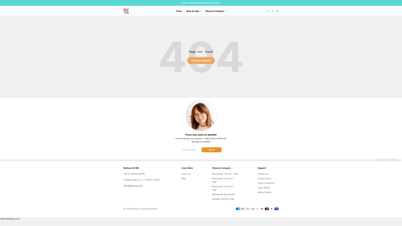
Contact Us (263, 174)
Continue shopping (201, 60)
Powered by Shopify (149, 209)
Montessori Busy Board (223, 194)
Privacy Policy (264, 178)
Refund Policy (264, 192)
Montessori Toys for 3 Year (223, 188)
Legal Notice (264, 187)
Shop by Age (192, 11)
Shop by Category (214, 11)
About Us (186, 174)
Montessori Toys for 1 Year (225, 174)
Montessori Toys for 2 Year (223, 180)
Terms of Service (266, 183)
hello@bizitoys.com (133, 185)
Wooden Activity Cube (223, 199)
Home (179, 11)
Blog (184, 178)
